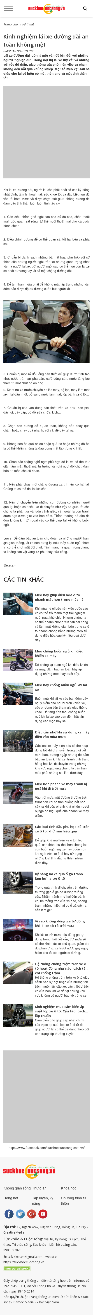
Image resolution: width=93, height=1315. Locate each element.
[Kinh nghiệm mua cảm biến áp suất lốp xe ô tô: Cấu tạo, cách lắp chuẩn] (18, 1015)
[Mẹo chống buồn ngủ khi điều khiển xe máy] (18, 660)
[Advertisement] (46, 136)
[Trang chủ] (46, 9)
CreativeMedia (13, 1232)
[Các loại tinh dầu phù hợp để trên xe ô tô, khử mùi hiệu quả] (18, 835)
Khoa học (68, 1188)
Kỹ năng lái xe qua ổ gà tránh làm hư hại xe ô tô (59, 876)
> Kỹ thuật (27, 24)
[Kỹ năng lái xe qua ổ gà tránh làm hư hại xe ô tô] (18, 883)
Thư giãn (39, 1188)
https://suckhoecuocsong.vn (23, 1262)
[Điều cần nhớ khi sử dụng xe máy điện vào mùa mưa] (18, 741)
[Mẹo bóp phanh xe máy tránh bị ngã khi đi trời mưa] (18, 793)
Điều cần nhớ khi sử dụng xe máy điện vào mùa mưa (62, 734)
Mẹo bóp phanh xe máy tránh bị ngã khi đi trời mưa (61, 786)
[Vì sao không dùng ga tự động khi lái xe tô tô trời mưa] (18, 930)
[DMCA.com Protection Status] (16, 1268)
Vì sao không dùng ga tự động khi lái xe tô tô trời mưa (60, 923)
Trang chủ (10, 24)
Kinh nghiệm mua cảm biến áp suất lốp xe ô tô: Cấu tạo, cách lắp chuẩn (60, 1011)
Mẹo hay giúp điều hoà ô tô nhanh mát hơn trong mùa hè (59, 597)
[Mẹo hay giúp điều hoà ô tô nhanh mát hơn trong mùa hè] (18, 604)
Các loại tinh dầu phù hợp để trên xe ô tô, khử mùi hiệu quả (62, 828)
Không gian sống (17, 1188)
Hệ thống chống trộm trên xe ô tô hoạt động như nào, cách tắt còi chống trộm (61, 968)
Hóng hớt (10, 1197)
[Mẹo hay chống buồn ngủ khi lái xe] (18, 694)
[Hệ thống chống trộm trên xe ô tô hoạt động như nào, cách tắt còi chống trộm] (18, 973)
